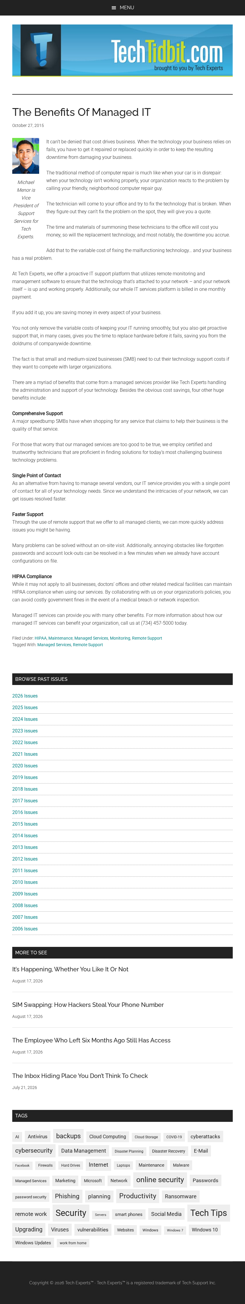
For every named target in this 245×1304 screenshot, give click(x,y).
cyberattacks (205, 1136)
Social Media (166, 1214)
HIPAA (41, 638)
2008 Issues (25, 905)
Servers (100, 1215)
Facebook (22, 1166)
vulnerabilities (92, 1230)
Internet (98, 1164)
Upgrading (28, 1229)
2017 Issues (25, 801)
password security (30, 1197)
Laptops (123, 1165)
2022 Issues (25, 742)
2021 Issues (25, 754)
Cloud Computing (107, 1136)
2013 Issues (25, 847)
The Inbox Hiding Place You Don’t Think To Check (80, 1075)
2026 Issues (25, 696)
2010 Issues (25, 882)
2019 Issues (25, 777)
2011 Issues (25, 870)
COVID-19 (174, 1137)
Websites (125, 1230)
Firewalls (45, 1165)
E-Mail (201, 1151)
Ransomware (181, 1196)
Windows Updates (33, 1242)
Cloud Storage (146, 1137)
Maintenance (60, 638)
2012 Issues (25, 859)
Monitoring (120, 638)
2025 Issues (25, 707)
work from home (73, 1243)
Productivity (137, 1196)
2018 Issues (25, 789)
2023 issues (25, 731)
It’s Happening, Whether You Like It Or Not (70, 969)
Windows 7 (175, 1230)
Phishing (67, 1196)
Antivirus (38, 1136)
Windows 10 (205, 1230)
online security (160, 1179)
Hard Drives (70, 1165)
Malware (181, 1165)
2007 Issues (25, 917)
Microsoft (93, 1180)
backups (68, 1136)
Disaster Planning (129, 1151)
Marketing (65, 1180)
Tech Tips (208, 1213)
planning (99, 1196)
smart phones (129, 1214)
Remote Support (147, 638)
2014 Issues (25, 835)
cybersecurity (34, 1150)
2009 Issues (25, 894)
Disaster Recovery (168, 1151)
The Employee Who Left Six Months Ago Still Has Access (91, 1040)
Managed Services (91, 638)
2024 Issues (25, 719)
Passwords (205, 1180)
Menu (127, 7)
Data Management (83, 1151)
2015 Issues (25, 824)
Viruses (60, 1229)
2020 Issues (25, 766)
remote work (31, 1214)
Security (71, 1213)
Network (119, 1180)
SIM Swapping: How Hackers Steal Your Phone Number (88, 1004)
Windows (150, 1230)
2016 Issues (25, 812)
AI (17, 1136)
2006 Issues (25, 929)
